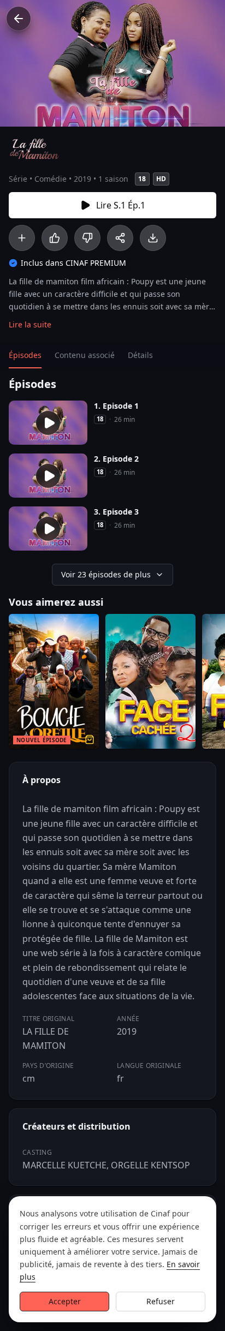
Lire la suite (30, 324)
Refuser (160, 1301)
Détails (140, 355)
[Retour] (19, 19)
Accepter (65, 1301)
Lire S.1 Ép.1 (120, 205)
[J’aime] (55, 238)
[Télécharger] (153, 238)
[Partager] (120, 238)
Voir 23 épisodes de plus (106, 574)
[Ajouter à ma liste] (22, 238)
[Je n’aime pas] (87, 238)
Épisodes (25, 355)
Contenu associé (85, 355)
